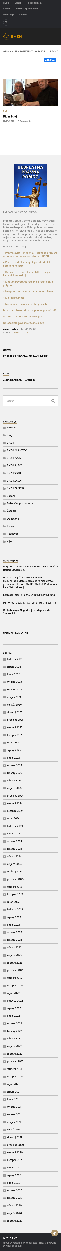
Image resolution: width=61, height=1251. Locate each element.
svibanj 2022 (14, 1023)
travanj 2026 (14, 689)
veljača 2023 (14, 955)
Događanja (8, 14)
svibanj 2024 (14, 841)
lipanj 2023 (13, 924)
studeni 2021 (14, 1069)
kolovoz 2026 (15, 659)
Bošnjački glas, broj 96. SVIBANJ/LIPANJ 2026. (29, 594)
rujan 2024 (13, 818)
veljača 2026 (14, 704)
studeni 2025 (14, 727)
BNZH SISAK (14, 473)
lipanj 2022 (13, 1015)
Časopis (11, 511)
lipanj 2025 (13, 757)
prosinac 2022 (15, 970)
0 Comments (24, 121)
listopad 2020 (15, 1160)
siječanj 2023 (14, 962)
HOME (6, 2)
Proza (10, 526)
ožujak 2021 (14, 1122)
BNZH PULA (14, 457)
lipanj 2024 (13, 833)
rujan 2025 (13, 742)
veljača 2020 (14, 1213)
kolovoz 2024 (15, 826)
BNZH (18, 2)
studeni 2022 (14, 977)
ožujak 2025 (14, 780)
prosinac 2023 (15, 879)
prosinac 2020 (15, 1144)
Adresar (23, 14)
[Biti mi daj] (30, 92)
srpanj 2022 (14, 1008)
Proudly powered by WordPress (20, 1243)
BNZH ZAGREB (15, 488)
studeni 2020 (15, 1152)
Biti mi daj (10, 116)
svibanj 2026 (14, 681)
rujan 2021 (13, 1084)
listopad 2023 (15, 894)
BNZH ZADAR (14, 480)
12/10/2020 (8, 121)
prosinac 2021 (15, 1061)
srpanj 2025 (14, 750)
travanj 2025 (14, 773)
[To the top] (54, 1233)
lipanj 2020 (13, 1182)
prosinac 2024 (15, 795)
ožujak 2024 (14, 856)
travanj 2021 (14, 1114)
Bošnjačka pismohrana (27, 8)
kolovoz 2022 (15, 1000)
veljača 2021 (14, 1129)
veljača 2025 (14, 788)
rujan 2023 (13, 901)
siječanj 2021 (14, 1137)
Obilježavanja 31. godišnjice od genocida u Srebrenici (27, 612)
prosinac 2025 (15, 719)
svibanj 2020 (14, 1190)
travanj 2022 (14, 1031)
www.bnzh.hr (11, 329)
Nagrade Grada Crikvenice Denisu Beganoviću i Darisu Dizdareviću (30, 568)
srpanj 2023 (14, 917)
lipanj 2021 (13, 1099)
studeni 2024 (15, 803)
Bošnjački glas (35, 2)
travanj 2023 (14, 939)
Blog (9, 435)
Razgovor (12, 533)
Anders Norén (14, 1246)
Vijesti (10, 541)
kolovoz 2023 (15, 909)
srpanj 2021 (14, 1091)
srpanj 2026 (14, 666)
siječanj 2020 (15, 1220)
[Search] (6, 22)
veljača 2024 (14, 864)
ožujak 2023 (14, 947)
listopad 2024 (15, 810)
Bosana (7, 8)
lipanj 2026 (13, 674)
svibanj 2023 (14, 932)
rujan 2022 (13, 993)
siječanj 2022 (14, 1053)
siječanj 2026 (14, 712)
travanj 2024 (14, 848)
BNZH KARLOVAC (17, 450)
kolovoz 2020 (15, 1167)
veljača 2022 (14, 1046)
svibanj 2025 (14, 765)
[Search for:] (30, 400)
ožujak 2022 (14, 1038)
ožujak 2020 (14, 1205)
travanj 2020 (14, 1197)
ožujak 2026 (14, 697)
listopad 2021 (15, 1076)
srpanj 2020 (14, 1175)
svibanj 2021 (14, 1106)
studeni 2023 (14, 886)
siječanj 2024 (14, 871)
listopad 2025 (15, 735)
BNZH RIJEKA (14, 465)
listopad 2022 (15, 985)
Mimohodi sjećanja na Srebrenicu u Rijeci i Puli (30, 602)
